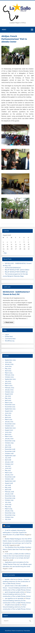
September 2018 (10, 455)
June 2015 (8, 504)
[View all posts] (31, 287)
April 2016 (8, 489)
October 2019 (9, 443)
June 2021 (8, 413)
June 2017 (8, 468)
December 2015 (10, 496)
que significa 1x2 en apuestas (14, 598)
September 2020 (10, 428)
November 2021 (10, 407)
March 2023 (8, 385)
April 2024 (8, 371)
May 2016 (8, 487)
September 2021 (10, 409)
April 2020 (8, 434)
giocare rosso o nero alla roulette (15, 586)
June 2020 (8, 432)
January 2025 (9, 364)
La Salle (7, 526)
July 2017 (8, 466)
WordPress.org (9, 341)
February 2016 (9, 492)
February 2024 (9, 375)
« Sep (5, 253)
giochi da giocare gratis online (14, 592)
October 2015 (9, 500)
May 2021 (8, 415)
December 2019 (10, 441)
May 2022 (8, 398)
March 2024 (8, 373)
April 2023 (8, 383)
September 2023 (10, 379)
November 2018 (10, 451)
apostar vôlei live (10, 579)
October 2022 (9, 392)
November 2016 (10, 477)
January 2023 (9, 390)
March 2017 (8, 472)
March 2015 (8, 509)
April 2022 (8, 400)
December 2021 (10, 404)
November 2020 (10, 424)
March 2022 (8, 402)
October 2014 (9, 517)
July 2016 (8, 485)
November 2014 (10, 515)
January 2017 (9, 475)
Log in (7, 334)
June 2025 (8, 362)
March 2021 (8, 419)
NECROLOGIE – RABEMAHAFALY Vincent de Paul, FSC (16, 293)
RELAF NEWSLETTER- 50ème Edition (17, 270)
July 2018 (8, 458)
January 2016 (9, 494)
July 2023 (8, 381)
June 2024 (8, 366)
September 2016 (10, 481)
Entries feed (9, 336)
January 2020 (9, 438)
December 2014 (10, 513)
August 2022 (9, 394)
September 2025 (10, 360)
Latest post (6, 287)
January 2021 (9, 421)
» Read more (8, 322)
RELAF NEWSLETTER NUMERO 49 (16, 272)
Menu (4, 29)
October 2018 (9, 453)
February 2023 (9, 387)
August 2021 (9, 411)
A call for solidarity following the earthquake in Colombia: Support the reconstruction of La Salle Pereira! (15, 532)
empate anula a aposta (12, 605)
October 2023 (9, 377)
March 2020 (8, 436)
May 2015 (8, 506)
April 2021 (8, 417)
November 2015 (10, 498)
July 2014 (8, 519)
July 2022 (8, 396)
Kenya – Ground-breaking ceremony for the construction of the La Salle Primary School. (16, 581)
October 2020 (9, 426)
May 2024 (8, 368)
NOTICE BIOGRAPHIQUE (13, 268)
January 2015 (9, 511)
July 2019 (8, 445)
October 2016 (9, 479)
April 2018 (8, 460)
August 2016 (9, 483)
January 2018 (9, 462)
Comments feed (10, 339)
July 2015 (8, 502)
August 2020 (9, 430)
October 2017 (9, 464)
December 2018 (10, 449)
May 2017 (8, 470)
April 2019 (8, 447)
